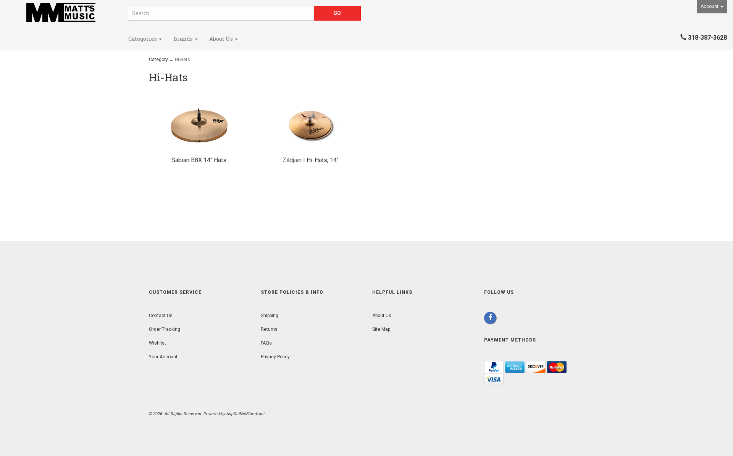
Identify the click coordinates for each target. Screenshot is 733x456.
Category (158, 59)
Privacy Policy (275, 356)
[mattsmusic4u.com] (61, 12)
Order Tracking (164, 329)
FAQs (266, 343)
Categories (143, 38)
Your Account (163, 356)
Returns (269, 329)
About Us (221, 38)
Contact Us (161, 315)
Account (710, 6)
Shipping (269, 315)
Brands (183, 38)
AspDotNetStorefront (245, 413)
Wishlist (157, 343)
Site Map (381, 329)
